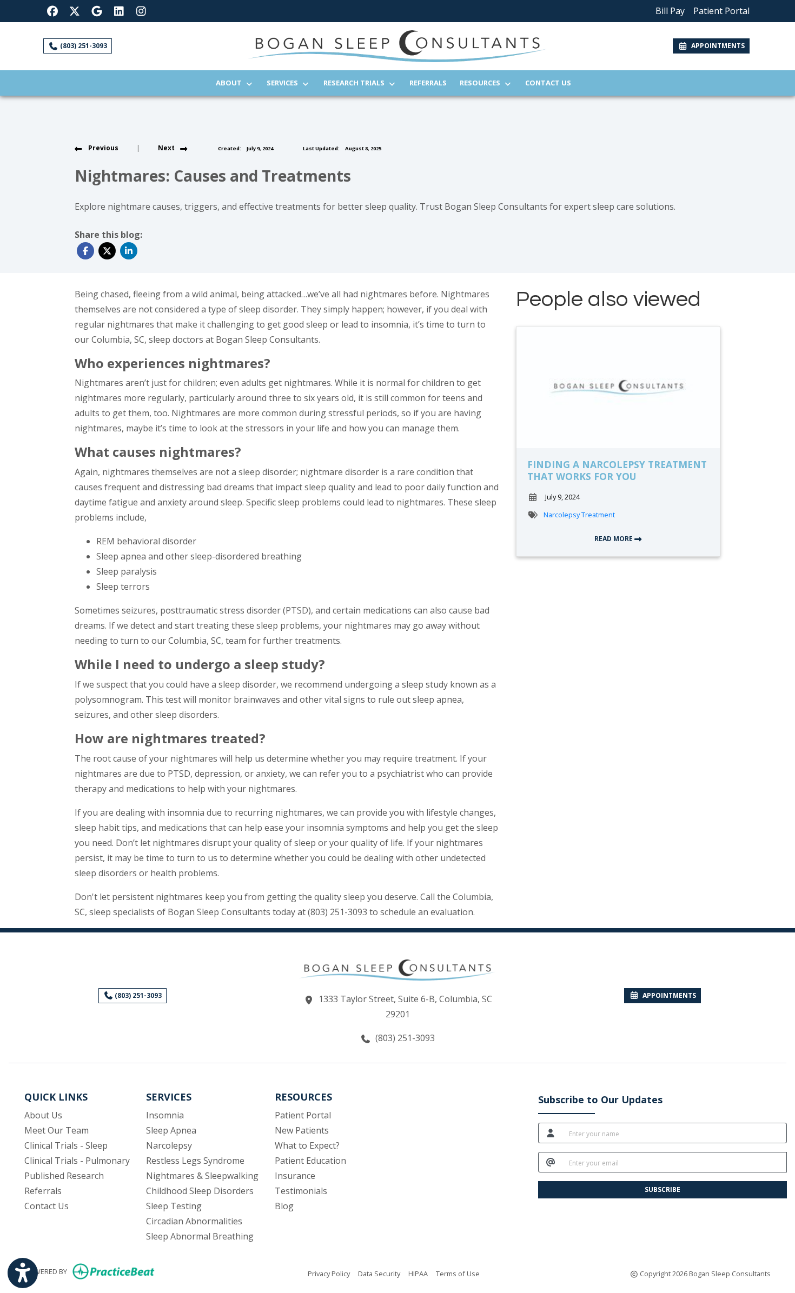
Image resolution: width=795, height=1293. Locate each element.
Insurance (295, 1176)
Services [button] (284, 83)
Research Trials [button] (355, 83)
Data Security (379, 1273)
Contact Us (548, 83)
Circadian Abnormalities (194, 1221)
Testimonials (301, 1191)
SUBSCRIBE (662, 1189)
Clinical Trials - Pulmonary (77, 1161)
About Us (43, 1115)
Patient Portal (303, 1115)
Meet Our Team (56, 1130)
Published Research (64, 1176)
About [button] (230, 83)
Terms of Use (458, 1273)
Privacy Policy (329, 1273)
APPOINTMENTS (667, 995)
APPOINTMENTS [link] (716, 45)
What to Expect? (307, 1145)
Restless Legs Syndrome (195, 1161)
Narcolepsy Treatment (579, 514)
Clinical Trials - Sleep (66, 1145)
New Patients (302, 1130)
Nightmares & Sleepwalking (202, 1176)
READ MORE (614, 538)
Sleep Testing (174, 1206)
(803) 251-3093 (82, 45)
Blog (284, 1206)
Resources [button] (482, 83)
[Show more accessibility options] (22, 1273)
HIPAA (418, 1273)
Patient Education (310, 1161)
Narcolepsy (169, 1145)
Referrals (431, 82)
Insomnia (165, 1115)
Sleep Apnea (171, 1130)
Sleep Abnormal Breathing (200, 1236)
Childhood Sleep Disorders (200, 1191)
